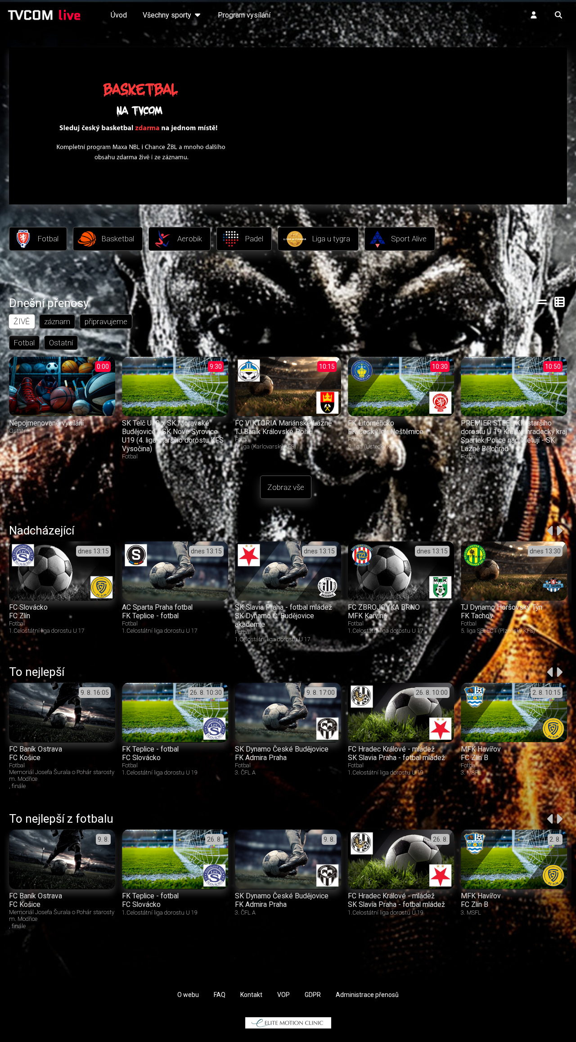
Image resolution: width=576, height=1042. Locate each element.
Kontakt (251, 994)
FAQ (219, 994)
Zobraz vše (285, 487)
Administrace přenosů (367, 994)
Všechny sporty (168, 15)
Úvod (119, 15)
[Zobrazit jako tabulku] (541, 302)
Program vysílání (244, 15)
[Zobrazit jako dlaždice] (560, 302)
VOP (283, 994)
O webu (188, 994)
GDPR (313, 994)
